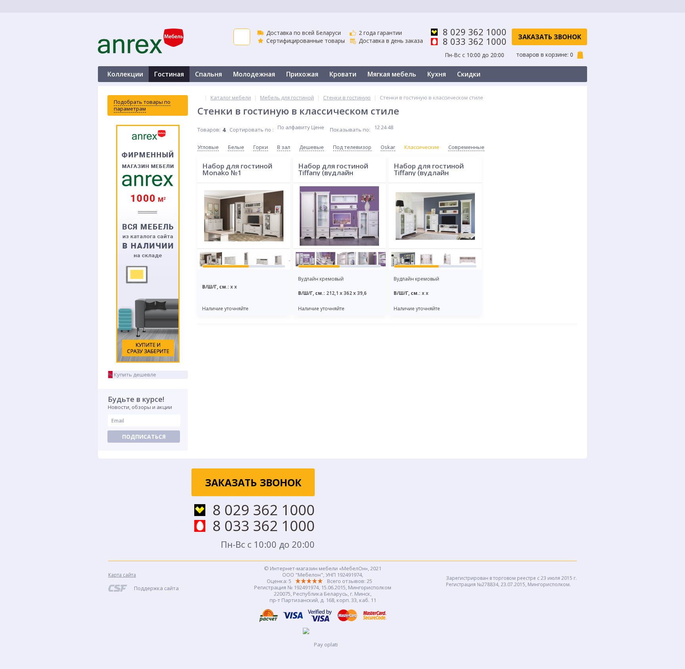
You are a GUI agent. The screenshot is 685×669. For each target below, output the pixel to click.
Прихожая (302, 74)
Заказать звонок (549, 36)
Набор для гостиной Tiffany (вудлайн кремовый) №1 (333, 169)
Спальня (208, 74)
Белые (236, 147)
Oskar (388, 147)
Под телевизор (352, 147)
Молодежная (254, 74)
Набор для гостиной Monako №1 (237, 169)
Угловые (208, 147)
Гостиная (169, 74)
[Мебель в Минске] (199, 97)
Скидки (468, 74)
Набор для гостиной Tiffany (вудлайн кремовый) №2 (429, 169)
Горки (260, 147)
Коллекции (125, 74)
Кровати (342, 74)
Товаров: (208, 129)
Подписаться (144, 436)
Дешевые (311, 147)
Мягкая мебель (391, 74)
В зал (283, 147)
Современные (466, 147)
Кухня (436, 74)
